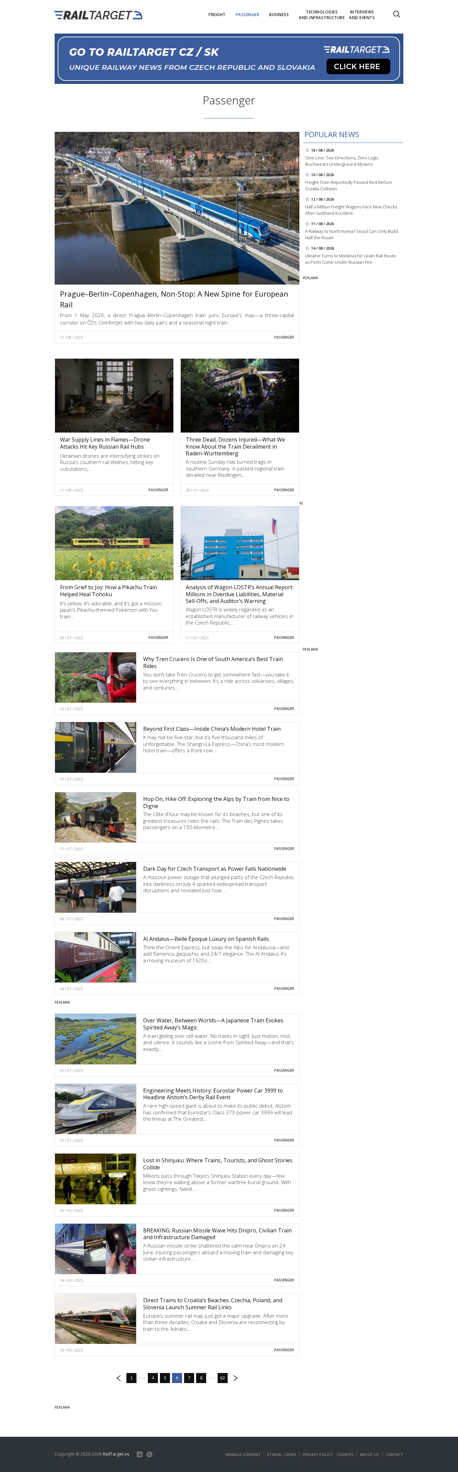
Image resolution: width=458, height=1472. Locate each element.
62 (222, 1378)
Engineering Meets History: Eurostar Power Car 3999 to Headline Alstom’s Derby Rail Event (213, 1094)
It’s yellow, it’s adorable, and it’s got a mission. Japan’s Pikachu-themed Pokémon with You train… (111, 610)
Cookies (345, 1454)
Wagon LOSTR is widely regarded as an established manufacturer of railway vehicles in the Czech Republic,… (239, 616)
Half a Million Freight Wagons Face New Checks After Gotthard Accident (351, 210)
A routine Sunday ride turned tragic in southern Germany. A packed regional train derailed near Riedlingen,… (235, 468)
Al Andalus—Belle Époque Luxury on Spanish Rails (206, 939)
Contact (394, 1454)
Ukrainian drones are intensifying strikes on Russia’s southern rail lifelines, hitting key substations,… (110, 462)
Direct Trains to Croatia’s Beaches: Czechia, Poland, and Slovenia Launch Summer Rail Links (212, 1304)
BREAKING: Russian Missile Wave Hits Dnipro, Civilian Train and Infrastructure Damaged (217, 1234)
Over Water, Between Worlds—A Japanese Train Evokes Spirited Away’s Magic (213, 1024)
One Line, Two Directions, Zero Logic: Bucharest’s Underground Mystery (342, 161)
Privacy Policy (318, 1454)
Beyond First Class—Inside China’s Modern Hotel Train (212, 728)
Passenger (284, 337)
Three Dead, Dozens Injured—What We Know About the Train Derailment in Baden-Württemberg (235, 446)
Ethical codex (281, 1454)
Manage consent (243, 1454)
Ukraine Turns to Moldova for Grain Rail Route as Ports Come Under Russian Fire (350, 259)
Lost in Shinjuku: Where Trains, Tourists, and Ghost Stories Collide (217, 1164)
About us (369, 1454)
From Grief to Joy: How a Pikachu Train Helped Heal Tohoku (108, 590)
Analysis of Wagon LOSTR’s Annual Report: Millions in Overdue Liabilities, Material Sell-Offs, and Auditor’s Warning (239, 594)
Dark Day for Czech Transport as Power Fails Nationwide (214, 868)
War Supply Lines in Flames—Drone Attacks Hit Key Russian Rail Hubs (105, 443)
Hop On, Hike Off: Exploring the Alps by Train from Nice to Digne (216, 802)
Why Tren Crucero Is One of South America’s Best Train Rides (213, 662)
